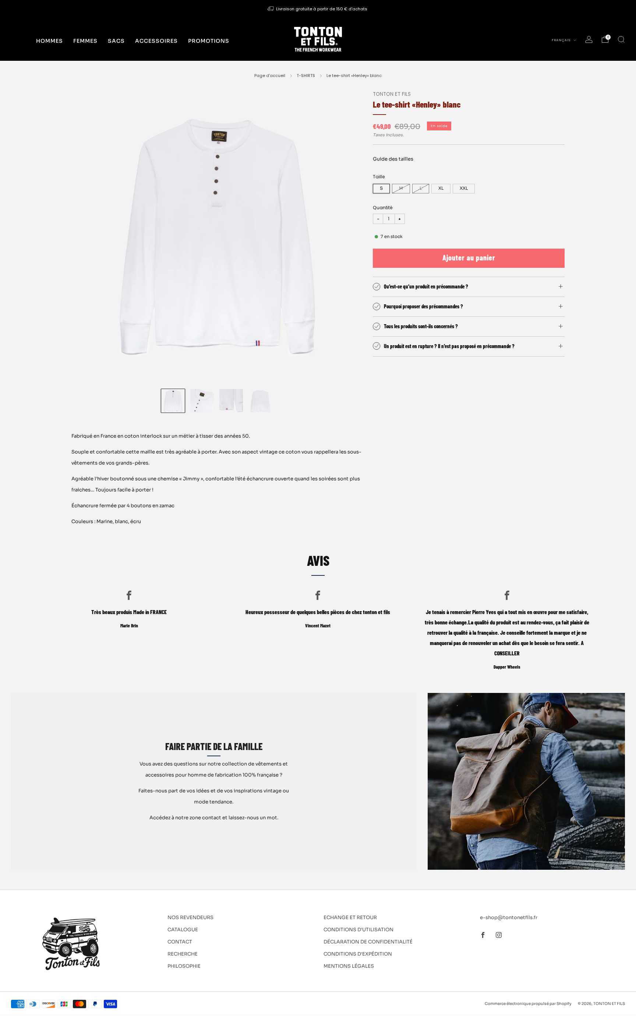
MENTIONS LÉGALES (349, 966)
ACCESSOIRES (156, 41)
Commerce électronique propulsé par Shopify (528, 1003)
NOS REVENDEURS (190, 917)
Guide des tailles (393, 159)
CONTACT (179, 942)
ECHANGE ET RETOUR (350, 917)
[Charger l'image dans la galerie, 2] (202, 401)
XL (441, 188)
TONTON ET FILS (392, 94)
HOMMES (49, 41)
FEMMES (85, 41)
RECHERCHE (182, 954)
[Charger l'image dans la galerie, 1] (173, 401)
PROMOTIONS (208, 41)
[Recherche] (621, 39)
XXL (464, 188)
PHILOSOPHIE (184, 966)
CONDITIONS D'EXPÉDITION (358, 954)
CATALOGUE (182, 929)
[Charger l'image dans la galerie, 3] (231, 401)
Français (562, 40)
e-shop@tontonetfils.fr (508, 917)
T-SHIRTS (306, 75)
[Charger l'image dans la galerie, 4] (260, 401)
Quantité (383, 207)
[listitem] (318, 9)
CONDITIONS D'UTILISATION (358, 929)
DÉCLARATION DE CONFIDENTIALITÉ (368, 942)
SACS (116, 41)
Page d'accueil (269, 75)
